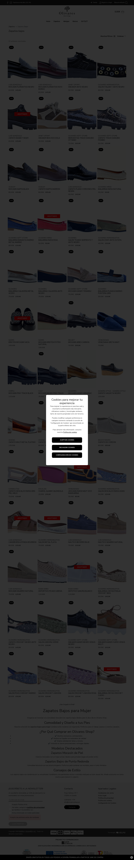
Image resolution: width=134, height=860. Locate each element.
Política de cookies (70, 432)
